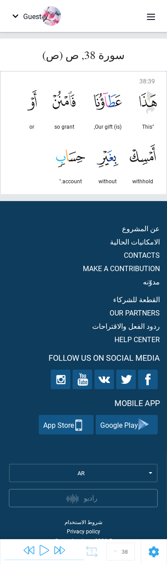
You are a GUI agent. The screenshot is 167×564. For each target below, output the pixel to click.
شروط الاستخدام (83, 521)
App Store (58, 425)
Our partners (135, 312)
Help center (137, 339)
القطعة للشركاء (136, 299)
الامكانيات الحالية (135, 241)
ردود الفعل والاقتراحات (126, 326)
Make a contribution (121, 268)
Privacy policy (83, 531)
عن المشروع (141, 228)
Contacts (142, 255)
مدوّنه (151, 281)
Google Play (119, 425)
